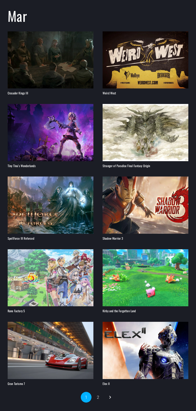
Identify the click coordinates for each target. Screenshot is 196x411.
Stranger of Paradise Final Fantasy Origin (126, 165)
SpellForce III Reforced (21, 238)
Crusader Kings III (18, 93)
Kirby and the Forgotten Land (119, 311)
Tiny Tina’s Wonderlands (22, 165)
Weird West (109, 93)
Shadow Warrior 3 (113, 238)
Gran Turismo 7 (16, 383)
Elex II (106, 383)
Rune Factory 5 (16, 311)
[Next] (110, 397)
